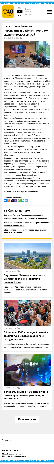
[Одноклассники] (8, 200)
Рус (19, 11)
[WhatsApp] (19, 200)
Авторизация (7, 440)
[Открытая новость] (27, 256)
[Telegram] (26, 200)
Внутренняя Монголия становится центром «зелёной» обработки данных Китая (24, 278)
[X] (12, 200)
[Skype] (22, 200)
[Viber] (15, 200)
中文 (19, 7)
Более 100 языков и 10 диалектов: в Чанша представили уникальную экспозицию (26, 395)
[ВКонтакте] (5, 200)
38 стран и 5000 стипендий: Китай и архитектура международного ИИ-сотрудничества (26, 336)
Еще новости (27, 419)
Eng (19, 15)
